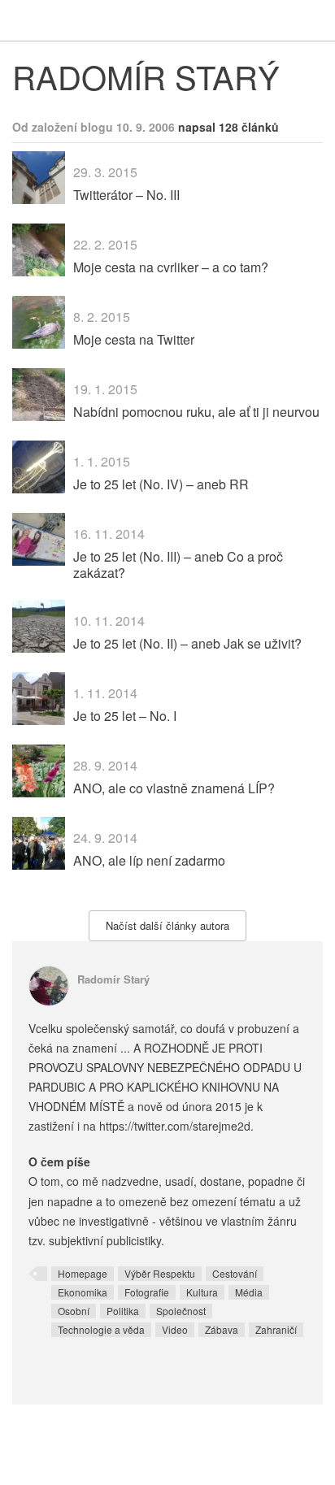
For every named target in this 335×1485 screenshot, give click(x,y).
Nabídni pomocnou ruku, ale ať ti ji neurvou (196, 411)
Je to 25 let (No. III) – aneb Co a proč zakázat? (178, 564)
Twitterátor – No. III (126, 194)
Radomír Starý (113, 979)
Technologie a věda (101, 1329)
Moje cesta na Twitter (133, 339)
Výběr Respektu (159, 1273)
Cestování (234, 1273)
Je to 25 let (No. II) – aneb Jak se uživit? (187, 643)
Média (249, 1292)
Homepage (82, 1273)
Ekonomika (82, 1292)
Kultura (202, 1292)
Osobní (73, 1311)
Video (175, 1329)
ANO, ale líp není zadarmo (149, 860)
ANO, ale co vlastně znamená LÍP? (174, 788)
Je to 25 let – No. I (124, 715)
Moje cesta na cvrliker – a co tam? (170, 267)
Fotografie (146, 1292)
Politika (123, 1311)
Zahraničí (276, 1329)
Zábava (221, 1329)
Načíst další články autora (167, 925)
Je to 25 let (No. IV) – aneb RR (161, 484)
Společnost (181, 1311)
